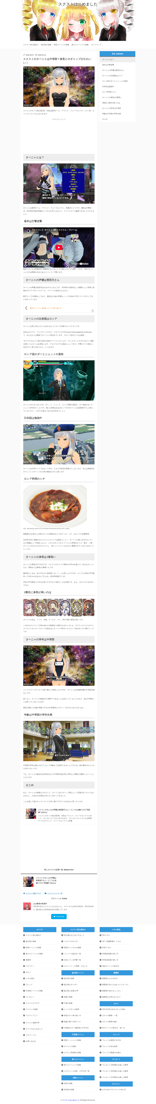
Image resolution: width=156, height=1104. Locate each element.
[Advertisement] (59, 136)
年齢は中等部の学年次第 (111, 114)
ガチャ (28, 972)
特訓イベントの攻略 (61, 45)
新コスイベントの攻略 (80, 45)
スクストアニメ (32, 1015)
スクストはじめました (78, 4)
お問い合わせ (31, 1041)
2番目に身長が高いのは (111, 103)
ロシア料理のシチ (109, 92)
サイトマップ (96, 45)
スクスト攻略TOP (32, 1023)
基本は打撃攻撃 (108, 65)
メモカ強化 (30, 978)
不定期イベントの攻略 (34, 991)
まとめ (104, 119)
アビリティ (30, 966)
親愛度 (28, 960)
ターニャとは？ (108, 59)
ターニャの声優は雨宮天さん (113, 70)
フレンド (29, 984)
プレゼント (30, 997)
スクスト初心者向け (31, 45)
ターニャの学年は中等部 (111, 108)
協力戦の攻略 (46, 45)
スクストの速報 (32, 1009)
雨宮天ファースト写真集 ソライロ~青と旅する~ (46, 308)
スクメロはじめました (34, 1029)
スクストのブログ (32, 1003)
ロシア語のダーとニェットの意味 (115, 81)
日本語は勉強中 (108, 86)
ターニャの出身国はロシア (112, 76)
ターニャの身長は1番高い (112, 97)
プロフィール (31, 1035)
